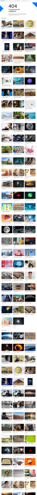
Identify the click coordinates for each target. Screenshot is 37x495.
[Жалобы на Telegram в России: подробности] (30, 208)
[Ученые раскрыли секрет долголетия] (7, 60)
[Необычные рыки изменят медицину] (18, 117)
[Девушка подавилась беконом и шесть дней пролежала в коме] (7, 82)
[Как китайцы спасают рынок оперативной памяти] (30, 242)
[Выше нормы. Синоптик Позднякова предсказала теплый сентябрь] (18, 151)
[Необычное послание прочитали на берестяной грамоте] (18, 60)
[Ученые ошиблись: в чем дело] (30, 128)
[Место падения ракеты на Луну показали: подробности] (7, 242)
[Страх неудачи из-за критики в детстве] (30, 277)
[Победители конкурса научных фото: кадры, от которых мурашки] (18, 300)
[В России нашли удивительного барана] (7, 25)
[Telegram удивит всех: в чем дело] (7, 140)
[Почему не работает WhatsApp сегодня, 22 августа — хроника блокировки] (30, 197)
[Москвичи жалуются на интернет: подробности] (7, 105)
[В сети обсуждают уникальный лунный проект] (18, 231)
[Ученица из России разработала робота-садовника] (18, 334)
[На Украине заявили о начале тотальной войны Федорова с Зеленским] (7, 406)
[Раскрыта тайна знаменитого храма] (7, 162)
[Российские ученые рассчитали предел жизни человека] (30, 475)
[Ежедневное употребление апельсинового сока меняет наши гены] (18, 71)
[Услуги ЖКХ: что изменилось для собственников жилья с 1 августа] (18, 394)
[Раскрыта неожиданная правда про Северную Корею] (30, 71)
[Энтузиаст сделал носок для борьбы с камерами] (7, 94)
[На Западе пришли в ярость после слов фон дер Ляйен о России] (7, 37)
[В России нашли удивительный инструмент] (18, 380)
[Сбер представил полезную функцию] (18, 242)
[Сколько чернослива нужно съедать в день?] (18, 288)
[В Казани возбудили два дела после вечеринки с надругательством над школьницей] (7, 417)
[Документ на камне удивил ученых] (7, 463)
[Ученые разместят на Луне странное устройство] (30, 300)
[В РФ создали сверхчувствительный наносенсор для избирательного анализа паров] (7, 380)
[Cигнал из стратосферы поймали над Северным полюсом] (7, 117)
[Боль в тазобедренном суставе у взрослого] (30, 486)
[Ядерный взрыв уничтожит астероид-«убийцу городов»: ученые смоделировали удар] (7, 311)
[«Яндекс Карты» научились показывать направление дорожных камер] (7, 208)
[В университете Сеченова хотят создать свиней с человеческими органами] (18, 277)
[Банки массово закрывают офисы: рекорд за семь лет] (7, 197)
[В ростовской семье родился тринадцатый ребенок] (7, 174)
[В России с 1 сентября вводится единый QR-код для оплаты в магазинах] (18, 220)
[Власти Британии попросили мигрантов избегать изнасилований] (18, 25)
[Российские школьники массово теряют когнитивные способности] (18, 162)
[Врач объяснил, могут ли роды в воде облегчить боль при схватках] (7, 277)
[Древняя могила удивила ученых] (18, 417)
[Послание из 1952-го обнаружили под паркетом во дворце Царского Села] (30, 394)
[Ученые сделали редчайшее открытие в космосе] (18, 197)
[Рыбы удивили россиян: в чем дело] (30, 452)
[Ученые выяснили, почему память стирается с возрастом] (30, 265)
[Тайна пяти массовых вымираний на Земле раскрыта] (18, 406)
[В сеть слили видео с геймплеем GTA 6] (7, 357)
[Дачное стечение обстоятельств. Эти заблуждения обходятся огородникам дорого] (18, 94)
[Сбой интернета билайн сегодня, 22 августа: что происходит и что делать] (7, 475)
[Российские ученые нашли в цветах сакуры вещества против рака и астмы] (30, 151)
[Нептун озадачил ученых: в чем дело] (30, 82)
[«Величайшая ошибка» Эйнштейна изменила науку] (30, 140)
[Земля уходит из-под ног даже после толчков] (7, 300)
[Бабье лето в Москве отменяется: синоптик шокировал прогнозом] (18, 128)
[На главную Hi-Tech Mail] (3, 1)
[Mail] (1, 1)
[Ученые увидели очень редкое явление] (18, 322)
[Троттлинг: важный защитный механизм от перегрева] (18, 345)
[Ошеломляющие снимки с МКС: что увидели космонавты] (7, 48)
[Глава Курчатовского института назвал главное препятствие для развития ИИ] (7, 220)
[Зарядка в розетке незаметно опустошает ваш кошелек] (18, 463)
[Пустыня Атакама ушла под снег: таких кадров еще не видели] (18, 475)
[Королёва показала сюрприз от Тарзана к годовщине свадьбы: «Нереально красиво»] (18, 48)
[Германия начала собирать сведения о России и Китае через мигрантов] (30, 368)
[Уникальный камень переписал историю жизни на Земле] (30, 185)
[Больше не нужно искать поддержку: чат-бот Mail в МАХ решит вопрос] (7, 368)
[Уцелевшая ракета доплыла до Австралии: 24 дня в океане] (30, 406)
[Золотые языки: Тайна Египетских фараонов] (30, 174)
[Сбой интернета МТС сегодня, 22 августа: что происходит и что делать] (30, 288)
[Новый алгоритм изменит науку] (18, 368)
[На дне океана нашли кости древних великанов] (30, 60)
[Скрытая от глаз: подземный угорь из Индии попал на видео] (18, 208)
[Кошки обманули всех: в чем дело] (30, 322)
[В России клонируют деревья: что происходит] (18, 486)
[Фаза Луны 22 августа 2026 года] (30, 231)
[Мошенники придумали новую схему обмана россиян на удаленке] (7, 71)
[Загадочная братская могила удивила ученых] (30, 94)
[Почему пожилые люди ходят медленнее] (30, 463)
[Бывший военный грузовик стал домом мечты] (7, 185)
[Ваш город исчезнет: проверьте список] (18, 105)
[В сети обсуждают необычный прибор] (18, 265)
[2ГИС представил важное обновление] (7, 334)
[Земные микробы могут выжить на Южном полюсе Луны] (7, 231)
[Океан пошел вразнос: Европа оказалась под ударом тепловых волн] (30, 117)
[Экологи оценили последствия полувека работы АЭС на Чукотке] (7, 486)
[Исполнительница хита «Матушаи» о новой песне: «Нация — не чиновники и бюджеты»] (7, 265)
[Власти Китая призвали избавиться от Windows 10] (30, 105)
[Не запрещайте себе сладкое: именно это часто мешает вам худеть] (18, 254)
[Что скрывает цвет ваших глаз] (18, 37)
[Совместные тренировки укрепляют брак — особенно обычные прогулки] (30, 162)
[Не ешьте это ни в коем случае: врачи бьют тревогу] (30, 25)
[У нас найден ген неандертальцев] (30, 334)
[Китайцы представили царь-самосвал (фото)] (7, 452)
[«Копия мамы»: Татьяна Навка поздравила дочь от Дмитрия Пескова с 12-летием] (18, 185)
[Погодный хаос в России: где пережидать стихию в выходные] (7, 288)
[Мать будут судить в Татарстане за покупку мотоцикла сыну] (30, 48)
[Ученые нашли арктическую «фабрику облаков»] (7, 254)
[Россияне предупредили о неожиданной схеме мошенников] (7, 322)
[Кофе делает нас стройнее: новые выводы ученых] (7, 128)
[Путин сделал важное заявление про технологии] (18, 311)
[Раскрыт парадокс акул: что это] (18, 82)
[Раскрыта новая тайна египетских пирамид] (30, 37)
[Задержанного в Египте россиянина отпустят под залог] (30, 254)
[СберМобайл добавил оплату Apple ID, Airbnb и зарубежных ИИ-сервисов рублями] (7, 345)
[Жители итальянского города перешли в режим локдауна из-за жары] (30, 220)
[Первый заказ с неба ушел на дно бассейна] (30, 380)
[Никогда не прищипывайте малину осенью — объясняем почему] (7, 151)
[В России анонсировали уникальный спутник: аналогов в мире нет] (18, 140)
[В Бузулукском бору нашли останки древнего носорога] (30, 357)
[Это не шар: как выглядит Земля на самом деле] (7, 394)
